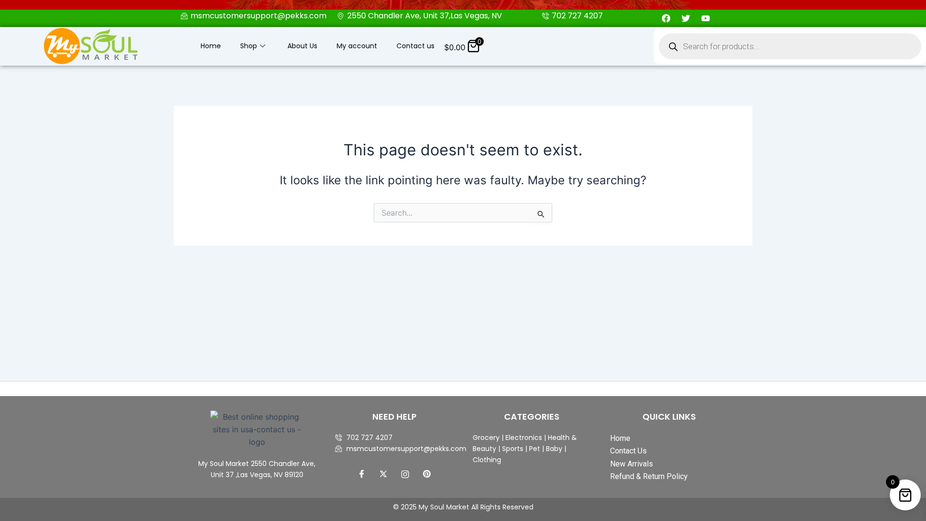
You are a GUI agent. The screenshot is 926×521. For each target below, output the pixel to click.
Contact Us (628, 450)
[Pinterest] (427, 473)
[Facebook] (361, 473)
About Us (302, 46)
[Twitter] (383, 473)
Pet (533, 448)
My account (357, 46)
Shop (248, 46)
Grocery (487, 437)
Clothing (487, 460)
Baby (553, 448)
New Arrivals (631, 463)
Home (211, 46)
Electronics (524, 437)
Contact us (415, 46)
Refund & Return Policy (649, 476)
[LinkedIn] (405, 473)
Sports (512, 448)
